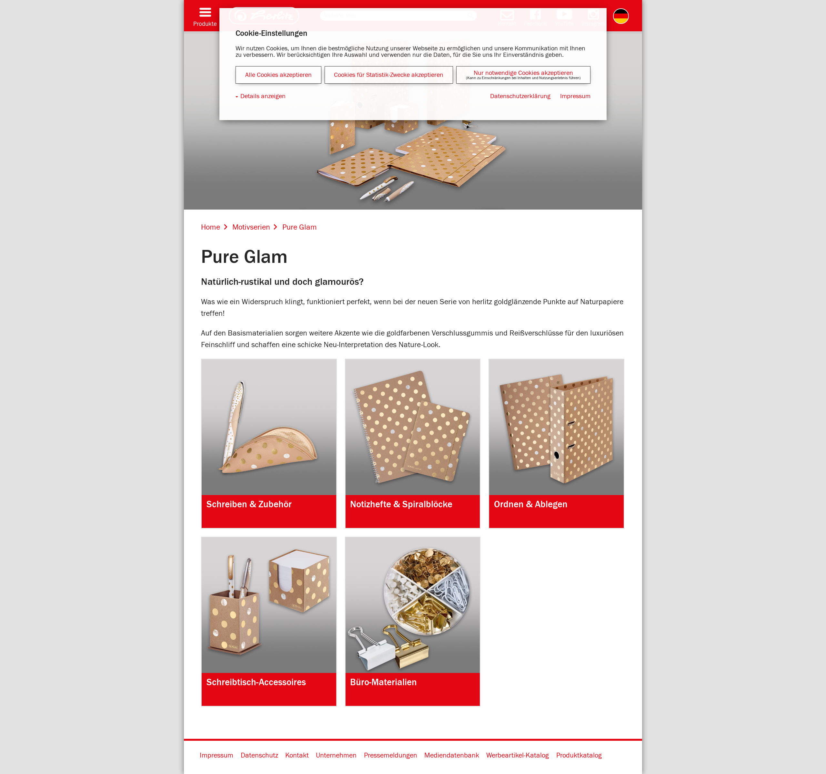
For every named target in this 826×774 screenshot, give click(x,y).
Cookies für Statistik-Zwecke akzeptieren (388, 75)
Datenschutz (259, 755)
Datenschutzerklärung (520, 96)
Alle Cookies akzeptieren (278, 75)
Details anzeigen (263, 96)
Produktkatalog (579, 755)
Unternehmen (336, 755)
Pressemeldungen (390, 755)
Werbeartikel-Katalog (517, 755)
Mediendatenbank (451, 755)
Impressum (216, 755)
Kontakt (297, 755)
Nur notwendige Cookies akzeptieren (523, 73)
